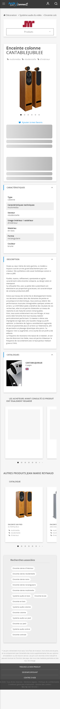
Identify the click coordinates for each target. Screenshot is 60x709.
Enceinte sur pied (19, 623)
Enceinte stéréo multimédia (23, 590)
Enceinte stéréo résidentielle (24, 574)
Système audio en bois (21, 596)
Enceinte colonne (19, 612)
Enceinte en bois (19, 601)
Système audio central (21, 629)
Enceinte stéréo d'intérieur (23, 568)
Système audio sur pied (22, 618)
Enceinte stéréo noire (21, 579)
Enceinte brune (40, 596)
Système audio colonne (22, 607)
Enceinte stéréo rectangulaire (24, 585)
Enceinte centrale (19, 634)
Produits (28, 31)
